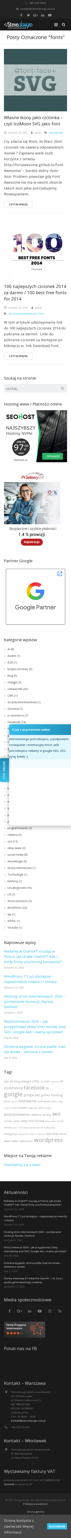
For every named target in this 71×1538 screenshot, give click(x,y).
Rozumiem (57, 1526)
